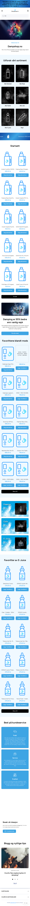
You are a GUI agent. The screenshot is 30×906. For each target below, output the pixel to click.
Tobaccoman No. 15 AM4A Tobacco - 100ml (8, 641)
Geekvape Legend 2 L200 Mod (8, 393)
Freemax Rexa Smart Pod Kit (8, 198)
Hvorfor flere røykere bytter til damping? (15, 874)
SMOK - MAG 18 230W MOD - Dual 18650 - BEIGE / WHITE (22, 393)
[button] (28, 11)
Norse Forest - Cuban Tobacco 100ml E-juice (22, 699)
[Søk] (2, 16)
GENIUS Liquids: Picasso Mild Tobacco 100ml (7, 670)
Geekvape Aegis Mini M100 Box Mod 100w (7, 364)
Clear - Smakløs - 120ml (8, 612)
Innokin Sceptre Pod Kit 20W (8, 227)
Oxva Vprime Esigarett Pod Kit (8, 255)
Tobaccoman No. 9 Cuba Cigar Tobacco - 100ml (8, 699)
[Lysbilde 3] (17, 879)
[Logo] (15, 10)
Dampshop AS (13, 902)
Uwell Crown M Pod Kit (22, 284)
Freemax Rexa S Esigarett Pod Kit (22, 169)
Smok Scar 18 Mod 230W (8, 422)
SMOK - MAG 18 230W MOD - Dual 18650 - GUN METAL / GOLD (22, 479)
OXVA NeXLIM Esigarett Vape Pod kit (22, 227)
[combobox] (15, 16)
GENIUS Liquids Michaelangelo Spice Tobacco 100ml (22, 612)
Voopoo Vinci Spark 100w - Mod (22, 450)
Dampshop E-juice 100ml (8, 583)
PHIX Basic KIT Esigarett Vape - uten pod (8, 284)
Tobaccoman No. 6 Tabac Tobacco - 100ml (22, 641)
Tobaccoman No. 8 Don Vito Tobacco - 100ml (22, 670)
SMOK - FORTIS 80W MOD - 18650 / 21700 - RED (8, 479)
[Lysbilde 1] (12, 879)
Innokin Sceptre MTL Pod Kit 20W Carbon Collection (22, 198)
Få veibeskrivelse (10, 831)
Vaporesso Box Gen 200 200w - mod (8, 450)
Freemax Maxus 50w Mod (22, 422)
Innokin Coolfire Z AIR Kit (7, 169)
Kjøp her (5, 508)
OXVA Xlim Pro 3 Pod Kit (22, 255)
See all (15, 883)
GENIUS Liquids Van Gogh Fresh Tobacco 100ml (22, 583)
